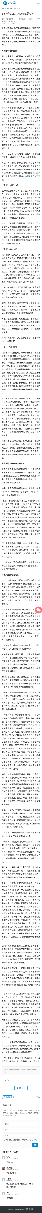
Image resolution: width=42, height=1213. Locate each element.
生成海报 (8, 1097)
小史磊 (8, 1179)
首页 (3, 9)
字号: (4, 24)
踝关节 (35, 176)
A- (8, 24)
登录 (36, 1140)
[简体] (31, 19)
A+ (13, 24)
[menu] (38, 3)
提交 (35, 1145)
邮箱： (7, 1130)
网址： (7, 1135)
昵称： (7, 1124)
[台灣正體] (12, 21)
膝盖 (29, 176)
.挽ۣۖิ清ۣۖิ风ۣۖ (9, 1168)
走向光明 (22, 19)
